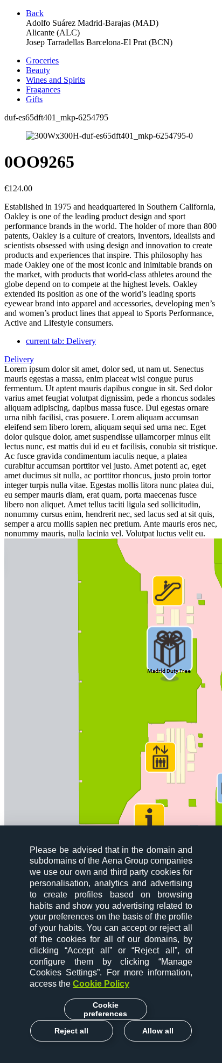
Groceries (42, 60)
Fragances (43, 89)
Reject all (71, 1030)
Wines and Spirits (55, 79)
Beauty (38, 70)
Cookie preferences (105, 1009)
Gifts (34, 99)
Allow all (158, 1030)
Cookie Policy (101, 983)
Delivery (61, 341)
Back (35, 13)
